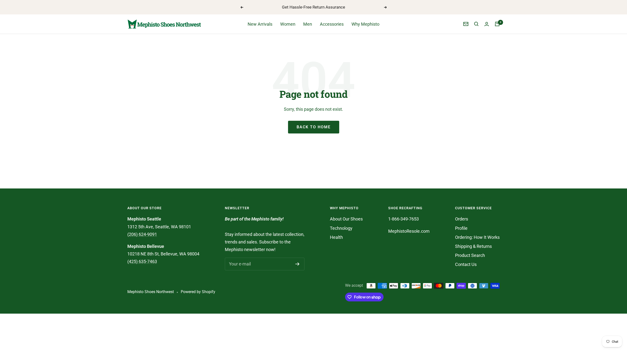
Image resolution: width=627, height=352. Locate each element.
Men (307, 24)
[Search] (476, 24)
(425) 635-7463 (142, 261)
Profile (461, 228)
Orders (461, 218)
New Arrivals (260, 24)
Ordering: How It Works (477, 237)
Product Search (470, 255)
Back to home (314, 127)
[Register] (297, 264)
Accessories (332, 24)
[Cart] (497, 24)
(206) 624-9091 (142, 234)
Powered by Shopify (198, 291)
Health (336, 237)
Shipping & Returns (473, 246)
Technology (341, 228)
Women (287, 24)
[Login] (486, 24)
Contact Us (466, 264)
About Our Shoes (346, 218)
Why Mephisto (365, 24)
